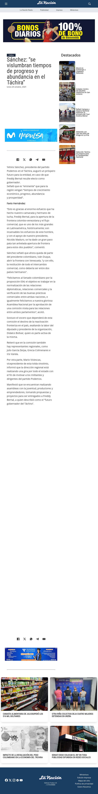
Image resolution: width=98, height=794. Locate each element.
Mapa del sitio (84, 781)
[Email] (43, 159)
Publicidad (44, 10)
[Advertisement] (31, 105)
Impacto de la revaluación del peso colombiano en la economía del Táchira (23, 756)
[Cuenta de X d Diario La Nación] (10, 781)
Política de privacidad (84, 784)
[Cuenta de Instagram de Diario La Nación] (14, 781)
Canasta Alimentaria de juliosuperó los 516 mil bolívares (23, 715)
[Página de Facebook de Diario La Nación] (6, 781)
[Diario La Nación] (46, 3)
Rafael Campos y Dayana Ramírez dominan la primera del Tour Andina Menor (83, 112)
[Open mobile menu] (6, 4)
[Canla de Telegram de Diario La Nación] (17, 781)
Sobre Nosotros (84, 787)
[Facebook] (18, 159)
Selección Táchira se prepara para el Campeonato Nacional (83, 154)
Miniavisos (74, 10)
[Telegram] (37, 159)
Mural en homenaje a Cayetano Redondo (81, 70)
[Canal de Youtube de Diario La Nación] (21, 781)
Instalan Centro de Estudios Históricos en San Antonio (83, 91)
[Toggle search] (89, 3)
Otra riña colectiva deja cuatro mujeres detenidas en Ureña (72, 715)
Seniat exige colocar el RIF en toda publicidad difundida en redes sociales (71, 756)
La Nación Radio (26, 10)
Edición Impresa (84, 777)
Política (11, 55)
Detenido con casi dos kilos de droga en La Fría (82, 133)
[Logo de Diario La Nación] (50, 778)
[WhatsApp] (31, 159)
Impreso (59, 10)
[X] (24, 159)
